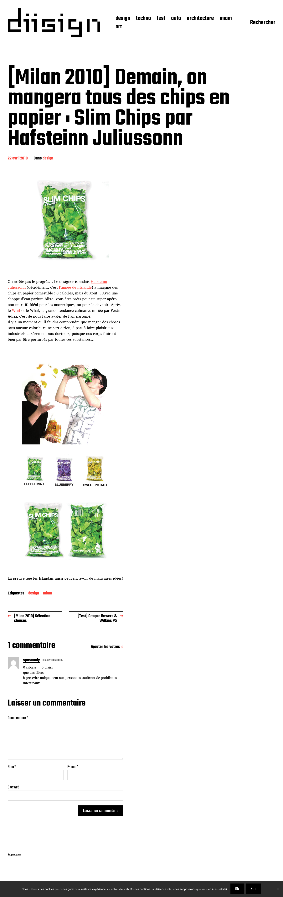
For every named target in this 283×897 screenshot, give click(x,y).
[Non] (278, 889)
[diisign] (54, 22)
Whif (16, 310)
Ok (237, 889)
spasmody (31, 660)
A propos (14, 854)
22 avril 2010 (18, 158)
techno (143, 18)
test (161, 18)
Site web (13, 787)
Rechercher (262, 23)
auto (176, 18)
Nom (12, 767)
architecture (200, 18)
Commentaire (18, 718)
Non (253, 889)
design (123, 18)
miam (226, 18)
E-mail (72, 767)
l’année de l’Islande (75, 287)
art (119, 27)
